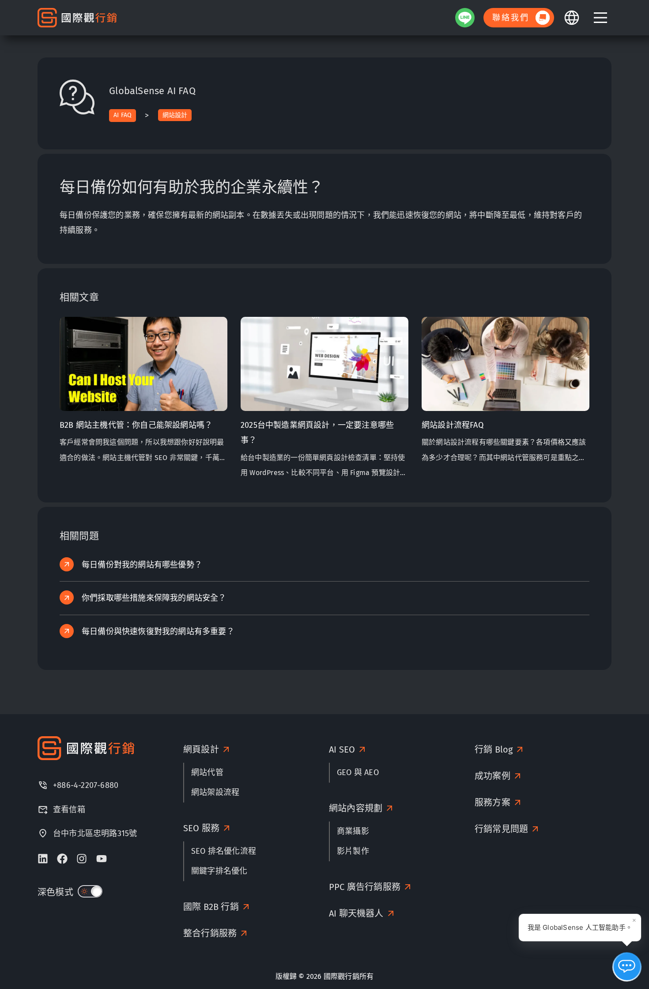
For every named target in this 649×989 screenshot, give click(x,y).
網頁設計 (201, 749)
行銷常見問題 (501, 829)
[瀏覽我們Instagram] (81, 858)
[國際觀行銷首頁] (77, 18)
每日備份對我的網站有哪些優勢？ (142, 565)
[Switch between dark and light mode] (90, 891)
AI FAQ (122, 115)
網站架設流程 (215, 792)
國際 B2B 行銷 (211, 906)
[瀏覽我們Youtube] (101, 858)
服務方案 (492, 802)
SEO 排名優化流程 (223, 851)
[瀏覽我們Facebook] (62, 858)
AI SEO (342, 749)
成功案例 (492, 776)
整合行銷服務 (210, 933)
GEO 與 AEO (358, 772)
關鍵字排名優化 (219, 871)
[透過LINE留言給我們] (465, 17)
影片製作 (353, 851)
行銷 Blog (494, 749)
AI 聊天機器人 (356, 913)
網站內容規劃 (355, 808)
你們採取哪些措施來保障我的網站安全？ (154, 598)
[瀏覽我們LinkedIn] (43, 858)
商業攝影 (353, 831)
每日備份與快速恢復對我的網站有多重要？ (158, 631)
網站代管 (207, 772)
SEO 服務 (201, 828)
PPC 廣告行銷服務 (364, 886)
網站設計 (175, 115)
